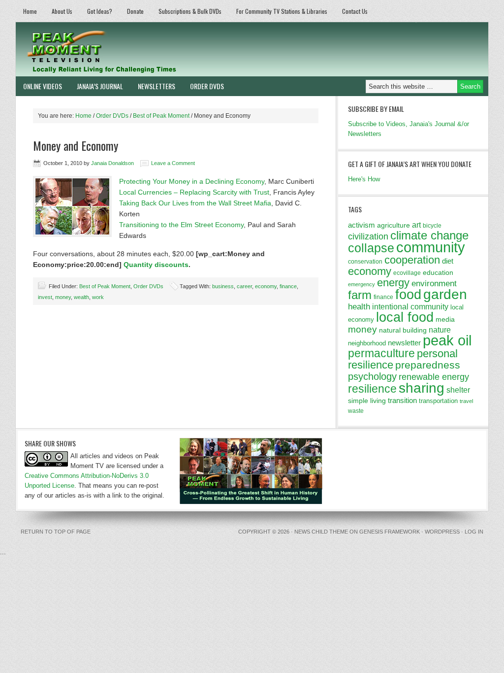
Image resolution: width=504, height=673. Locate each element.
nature (440, 330)
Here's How (364, 179)
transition (402, 400)
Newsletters (156, 86)
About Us (62, 11)
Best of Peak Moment (104, 286)
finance (288, 286)
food (408, 294)
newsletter (404, 342)
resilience (372, 388)
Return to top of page (56, 532)
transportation (438, 400)
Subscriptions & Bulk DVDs (189, 11)
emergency (361, 284)
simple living (367, 400)
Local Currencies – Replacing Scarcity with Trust (194, 192)
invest (45, 297)
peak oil (447, 340)
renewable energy (434, 377)
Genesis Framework (389, 532)
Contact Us (355, 11)
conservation (365, 262)
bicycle (432, 226)
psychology (372, 376)
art (416, 224)
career (244, 286)
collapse (371, 248)
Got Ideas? (99, 11)
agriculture (393, 225)
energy (393, 282)
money (63, 297)
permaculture (381, 353)
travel (466, 401)
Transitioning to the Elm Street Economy (181, 225)
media (445, 319)
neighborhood (367, 343)
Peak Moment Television (130, 49)
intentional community (410, 307)
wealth (81, 297)
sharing (421, 388)
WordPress (442, 532)
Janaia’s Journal (100, 86)
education (438, 272)
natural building (403, 330)
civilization (368, 236)
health (359, 306)
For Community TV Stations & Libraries (281, 11)
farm (360, 295)
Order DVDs (207, 86)
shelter (458, 389)
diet (447, 261)
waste (356, 411)
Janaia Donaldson (112, 163)
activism (361, 225)
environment (434, 283)
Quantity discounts (156, 265)
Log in (474, 532)
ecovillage (407, 272)
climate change (429, 235)
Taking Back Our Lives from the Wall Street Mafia (195, 203)
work (98, 297)
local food (405, 317)
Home (30, 11)
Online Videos (42, 86)
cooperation (412, 260)
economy (266, 286)
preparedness (427, 364)
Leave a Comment (173, 163)
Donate (135, 11)
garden (445, 294)
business (223, 286)
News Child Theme (321, 532)
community (430, 247)
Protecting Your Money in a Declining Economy (191, 181)
